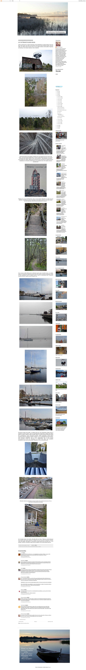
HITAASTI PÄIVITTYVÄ (63, 199)
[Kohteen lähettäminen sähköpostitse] (32, 545)
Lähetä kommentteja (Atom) (24, 623)
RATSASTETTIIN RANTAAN (64, 217)
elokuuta (58, 102)
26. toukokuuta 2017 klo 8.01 (25, 617)
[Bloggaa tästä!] (33, 545)
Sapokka (39, 546)
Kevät (23, 546)
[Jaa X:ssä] (34, 545)
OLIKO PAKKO (59, 117)
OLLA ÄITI (58, 112)
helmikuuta (59, 122)
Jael (21, 552)
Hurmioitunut (23, 605)
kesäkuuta (59, 104)
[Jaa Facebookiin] (35, 545)
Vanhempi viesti (50, 621)
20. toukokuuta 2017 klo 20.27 (25, 565)
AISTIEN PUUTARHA (63, 225)
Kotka (26, 546)
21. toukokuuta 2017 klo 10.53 (25, 594)
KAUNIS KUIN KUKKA (60, 108)
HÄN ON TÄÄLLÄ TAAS (63, 191)
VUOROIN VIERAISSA (60, 116)
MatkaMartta (23, 560)
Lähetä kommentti (22, 619)
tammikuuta (59, 123)
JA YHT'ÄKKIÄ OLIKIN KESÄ (61, 110)
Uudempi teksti (21, 621)
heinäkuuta (59, 103)
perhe (28, 546)
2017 (57, 95)
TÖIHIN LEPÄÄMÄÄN (60, 107)
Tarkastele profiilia (58, 66)
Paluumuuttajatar (24, 597)
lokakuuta (59, 99)
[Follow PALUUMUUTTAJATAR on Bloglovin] (59, 87)
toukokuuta (59, 106)
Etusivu (35, 621)
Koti (24, 546)
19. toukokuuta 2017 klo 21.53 (25, 557)
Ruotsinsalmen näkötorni (34, 546)
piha (30, 546)
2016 (57, 125)
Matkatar (22, 589)
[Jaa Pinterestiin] (36, 545)
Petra (22, 568)
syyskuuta (59, 100)
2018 (57, 94)
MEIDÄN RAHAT (64, 173)
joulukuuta (59, 96)
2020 (57, 91)
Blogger (49, 667)
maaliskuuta (59, 120)
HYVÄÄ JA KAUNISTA (63, 164)
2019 (57, 92)
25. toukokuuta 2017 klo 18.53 (25, 610)
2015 (57, 126)
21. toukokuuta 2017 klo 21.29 (25, 602)
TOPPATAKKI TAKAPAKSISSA (60, 114)
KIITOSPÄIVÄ (59, 111)
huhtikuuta (59, 119)
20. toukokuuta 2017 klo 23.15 (25, 586)
